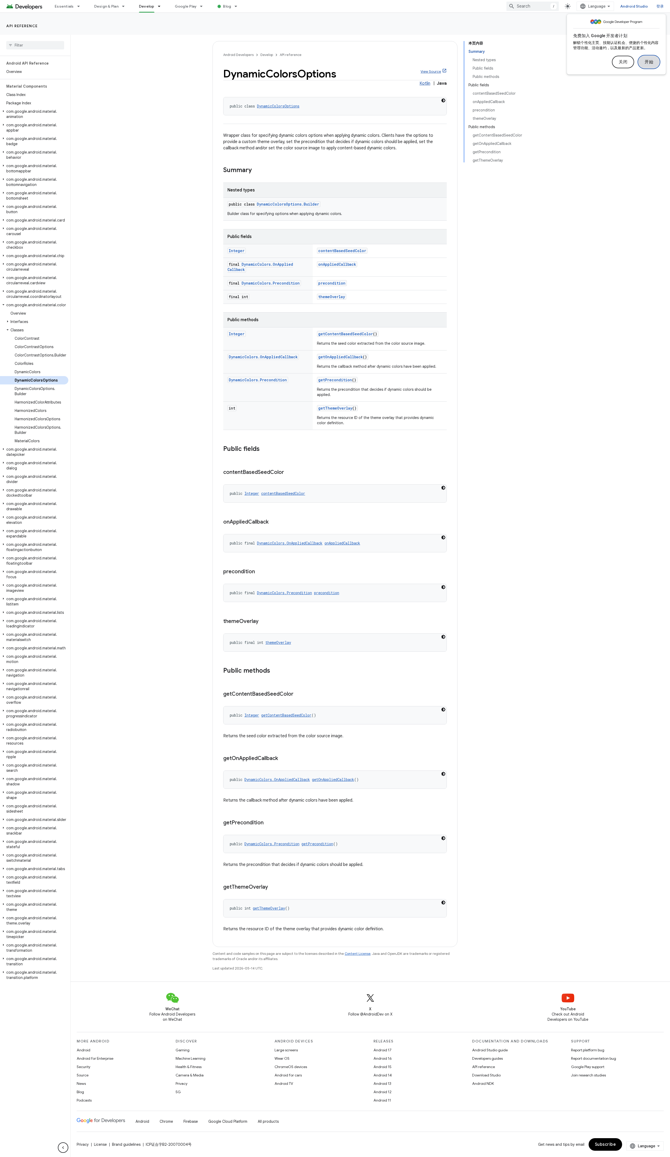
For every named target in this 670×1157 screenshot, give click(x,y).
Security (83, 1066)
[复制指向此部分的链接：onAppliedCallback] (274, 522)
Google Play (186, 6)
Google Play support (587, 1066)
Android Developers (238, 55)
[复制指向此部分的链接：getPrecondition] (269, 823)
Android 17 (382, 1050)
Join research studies (588, 1075)
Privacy (181, 1083)
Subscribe (605, 1144)
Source (82, 1075)
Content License (358, 953)
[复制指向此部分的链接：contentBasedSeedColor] (289, 472)
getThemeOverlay (335, 408)
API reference (22, 26)
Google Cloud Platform (227, 1121)
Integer (236, 250)
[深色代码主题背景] (443, 100)
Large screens (286, 1050)
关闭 (623, 62)
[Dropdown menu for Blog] (238, 6)
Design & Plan (106, 6)
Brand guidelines (126, 1144)
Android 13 (382, 1083)
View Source (431, 71)
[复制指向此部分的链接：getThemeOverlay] (273, 887)
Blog (227, 6)
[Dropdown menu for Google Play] (204, 6)
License (100, 1144)
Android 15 (382, 1066)
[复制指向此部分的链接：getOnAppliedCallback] (283, 759)
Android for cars (288, 1075)
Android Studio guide (490, 1050)
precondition (331, 283)
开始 (649, 62)
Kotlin (425, 83)
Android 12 (382, 1092)
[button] (34, 114)
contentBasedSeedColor (342, 250)
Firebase (190, 1121)
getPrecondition (335, 379)
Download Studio (486, 1075)
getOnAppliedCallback (340, 356)
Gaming (182, 1050)
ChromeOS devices (291, 1066)
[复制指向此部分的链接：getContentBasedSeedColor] (298, 694)
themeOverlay (331, 296)
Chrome (166, 1121)
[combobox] (532, 6)
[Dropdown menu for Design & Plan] (126, 6)
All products (268, 1121)
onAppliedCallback (337, 264)
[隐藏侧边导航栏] (63, 1147)
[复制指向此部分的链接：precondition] (260, 572)
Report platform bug (587, 1050)
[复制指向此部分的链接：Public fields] (265, 449)
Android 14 (382, 1075)
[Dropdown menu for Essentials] (81, 6)
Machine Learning (190, 1058)
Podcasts (84, 1100)
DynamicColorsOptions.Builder (288, 204)
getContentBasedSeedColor (345, 333)
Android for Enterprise (95, 1058)
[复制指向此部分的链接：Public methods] (275, 671)
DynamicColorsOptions (278, 106)
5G (178, 1092)
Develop (146, 6)
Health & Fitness (189, 1066)
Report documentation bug (593, 1058)
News (81, 1083)
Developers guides (487, 1058)
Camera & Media (190, 1075)
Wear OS (282, 1058)
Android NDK (483, 1083)
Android (83, 1050)
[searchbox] (35, 45)
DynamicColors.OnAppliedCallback (263, 356)
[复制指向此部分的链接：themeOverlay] (264, 622)
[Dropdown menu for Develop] (161, 6)
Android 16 (382, 1058)
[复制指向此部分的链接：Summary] (257, 170)
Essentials (64, 6)
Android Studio (634, 6)
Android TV (284, 1083)
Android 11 (382, 1100)
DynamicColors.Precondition (271, 283)
